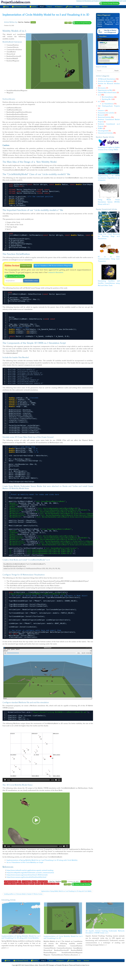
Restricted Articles (104, 117)
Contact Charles (26, 266)
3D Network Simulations (106, 79)
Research (101, 115)
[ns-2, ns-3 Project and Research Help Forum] (16, 2)
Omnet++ (101, 110)
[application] (32, 755)
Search (116, 70)
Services (85, 6)
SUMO (100, 128)
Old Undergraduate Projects (109, 106)
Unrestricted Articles (105, 133)
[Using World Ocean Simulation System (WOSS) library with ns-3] (109, 191)
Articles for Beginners (105, 81)
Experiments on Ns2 (105, 90)
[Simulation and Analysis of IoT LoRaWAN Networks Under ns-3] (63, 914)
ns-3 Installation (107, 104)
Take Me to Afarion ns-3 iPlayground (110, 31)
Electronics (102, 88)
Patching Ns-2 (107, 99)
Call (66, 22)
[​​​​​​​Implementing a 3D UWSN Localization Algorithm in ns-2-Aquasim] (109, 164)
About (77, 6)
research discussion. (55, 272)
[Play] (5, 780)
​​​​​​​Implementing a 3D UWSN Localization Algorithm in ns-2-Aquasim (109, 178)
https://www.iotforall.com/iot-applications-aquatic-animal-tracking (29, 870)
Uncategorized (103, 131)
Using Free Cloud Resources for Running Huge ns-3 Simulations (109, 236)
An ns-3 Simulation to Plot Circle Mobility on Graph (24, 862)
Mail (70, 22)
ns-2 (99, 95)
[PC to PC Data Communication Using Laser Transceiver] (109, 249)
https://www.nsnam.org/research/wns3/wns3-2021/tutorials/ (27, 875)
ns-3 (99, 101)
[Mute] (56, 780)
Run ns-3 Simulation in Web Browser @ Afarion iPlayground (53, 266)
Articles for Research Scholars (109, 83)
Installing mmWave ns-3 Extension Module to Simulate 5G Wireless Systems (23, 894)
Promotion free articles (106, 113)
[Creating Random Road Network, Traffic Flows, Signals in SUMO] (105, 923)
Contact (33, 22)
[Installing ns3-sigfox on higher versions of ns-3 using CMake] (109, 142)
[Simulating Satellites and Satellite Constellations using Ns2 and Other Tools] (109, 272)
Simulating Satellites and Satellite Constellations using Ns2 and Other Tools (109, 283)
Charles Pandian (24, 22)
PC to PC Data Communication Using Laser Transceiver (109, 259)
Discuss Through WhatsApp (83, 22)
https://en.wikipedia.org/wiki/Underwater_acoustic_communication (30, 872)
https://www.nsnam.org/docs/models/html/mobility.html (26, 877)
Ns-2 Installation (108, 97)
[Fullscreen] (59, 780)
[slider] (31, 779)
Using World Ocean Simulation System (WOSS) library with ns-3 (109, 202)
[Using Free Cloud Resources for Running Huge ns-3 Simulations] (109, 222)
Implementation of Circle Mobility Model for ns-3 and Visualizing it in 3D (46, 14)
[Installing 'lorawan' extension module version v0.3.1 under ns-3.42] (21, 918)
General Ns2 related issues (107, 92)
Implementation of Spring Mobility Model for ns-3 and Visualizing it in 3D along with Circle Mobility (41, 860)
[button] (32, 755)
